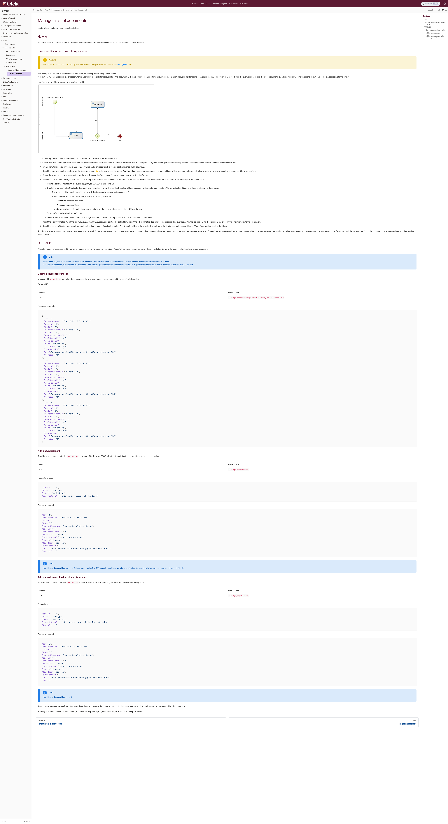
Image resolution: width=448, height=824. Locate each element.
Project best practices (11, 29)
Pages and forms (9, 78)
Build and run (8, 86)
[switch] (444, 3)
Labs (208, 4)
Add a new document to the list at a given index (435, 37)
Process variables (13, 51)
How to (426, 19)
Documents (10, 66)
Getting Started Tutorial (12, 26)
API (4, 97)
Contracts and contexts (15, 59)
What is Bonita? (9, 18)
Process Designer (220, 4)
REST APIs (427, 27)
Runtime (6, 108)
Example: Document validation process (434, 23)
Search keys (11, 63)
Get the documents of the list (435, 30)
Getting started (123, 64)
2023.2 (430, 10)
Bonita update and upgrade (13, 115)
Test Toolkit (233, 4)
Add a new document (433, 33)
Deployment (8, 104)
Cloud (202, 4)
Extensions (7, 89)
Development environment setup (15, 33)
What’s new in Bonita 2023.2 (14, 14)
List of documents (15, 74)
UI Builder (244, 4)
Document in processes (17, 70)
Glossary (6, 123)
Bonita (195, 4)
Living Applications (10, 82)
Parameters (10, 55)
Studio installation (10, 22)
